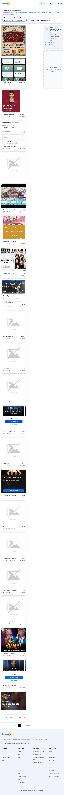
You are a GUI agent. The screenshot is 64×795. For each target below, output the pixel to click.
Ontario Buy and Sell (38, 762)
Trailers (19, 770)
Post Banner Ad (53, 773)
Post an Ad (51, 760)
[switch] (27, 20)
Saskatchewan (5, 757)
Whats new (52, 757)
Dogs (19, 754)
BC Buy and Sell (37, 754)
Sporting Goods (22, 776)
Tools (19, 773)
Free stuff (20, 751)
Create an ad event (55, 33)
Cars (19, 779)
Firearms (20, 764)
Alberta (4, 751)
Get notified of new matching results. (40, 20)
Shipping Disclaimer (54, 776)
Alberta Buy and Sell (38, 751)
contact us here (11, 743)
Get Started (53, 71)
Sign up (51, 764)
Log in (50, 767)
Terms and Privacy (25, 743)
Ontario (4, 760)
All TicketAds (49, 44)
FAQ (50, 754)
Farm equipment (22, 782)
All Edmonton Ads (50, 42)
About (50, 751)
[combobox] (15, 18)
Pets (19, 757)
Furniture (20, 767)
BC (2, 754)
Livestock (20, 760)
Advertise (51, 770)
